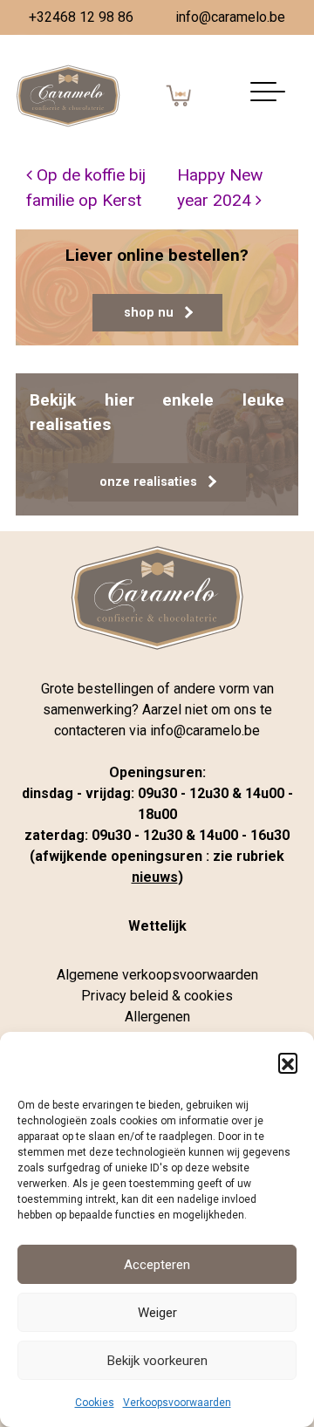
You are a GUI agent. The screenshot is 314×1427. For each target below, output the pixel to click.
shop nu (149, 312)
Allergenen (157, 1016)
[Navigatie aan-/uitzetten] (267, 96)
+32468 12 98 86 (81, 17)
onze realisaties (148, 482)
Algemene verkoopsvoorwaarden (157, 974)
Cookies (94, 1402)
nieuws (155, 877)
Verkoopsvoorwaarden (177, 1402)
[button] (288, 1062)
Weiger (157, 1313)
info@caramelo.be (230, 17)
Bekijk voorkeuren (157, 1361)
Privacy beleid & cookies (157, 995)
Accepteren (157, 1265)
